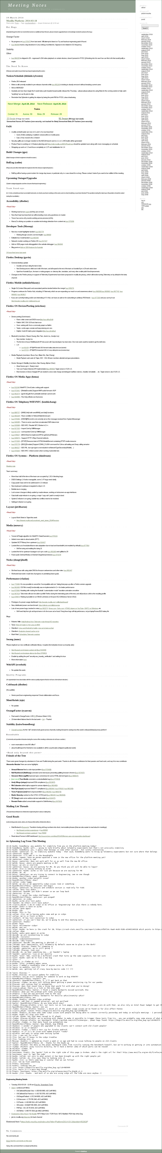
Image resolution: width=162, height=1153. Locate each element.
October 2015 (145, 47)
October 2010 (145, 151)
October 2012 (145, 109)
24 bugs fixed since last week (16, 252)
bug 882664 (50, 789)
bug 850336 (34, 238)
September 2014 (147, 69)
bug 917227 (43, 241)
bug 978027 (15, 435)
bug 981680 (52, 552)
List (43, 719)
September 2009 (147, 167)
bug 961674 (15, 394)
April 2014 (144, 78)
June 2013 (144, 95)
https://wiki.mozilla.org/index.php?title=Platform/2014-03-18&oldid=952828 (54, 1122)
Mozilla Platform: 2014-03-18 (21, 20)
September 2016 (147, 34)
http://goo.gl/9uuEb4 (46, 320)
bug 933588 (15, 425)
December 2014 (146, 64)
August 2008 (145, 189)
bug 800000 (44, 830)
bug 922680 (15, 397)
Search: (144, 23)
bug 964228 (15, 416)
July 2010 (144, 156)
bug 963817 (21, 295)
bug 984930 (47, 235)
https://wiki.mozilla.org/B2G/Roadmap (60, 144)
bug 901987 (50, 782)
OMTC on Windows (91, 608)
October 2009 (145, 165)
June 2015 (144, 54)
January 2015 (145, 62)
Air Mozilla (32, 1114)
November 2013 (146, 87)
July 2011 (144, 135)
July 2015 (144, 52)
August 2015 (145, 50)
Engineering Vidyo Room (19, 1114)
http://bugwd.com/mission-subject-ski (23, 650)
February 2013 (146, 102)
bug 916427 (41, 542)
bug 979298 (70, 221)
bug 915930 (41, 650)
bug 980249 (51, 795)
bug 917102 (15, 428)
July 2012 (144, 114)
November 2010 (146, 149)
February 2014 (146, 81)
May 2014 (144, 76)
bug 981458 (25, 347)
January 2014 (145, 83)
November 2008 (146, 184)
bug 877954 (85, 546)
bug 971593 (15, 441)
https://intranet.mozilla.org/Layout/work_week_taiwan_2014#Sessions (37, 520)
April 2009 (144, 175)
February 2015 (146, 60)
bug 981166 (56, 85)
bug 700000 (42, 833)
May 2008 (144, 195)
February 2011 (146, 144)
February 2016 (146, 40)
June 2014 (144, 74)
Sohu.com (60, 608)
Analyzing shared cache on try (29, 631)
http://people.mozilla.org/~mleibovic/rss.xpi (25, 301)
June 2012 (144, 116)
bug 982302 (47, 792)
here (25, 660)
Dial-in (13, 1088)
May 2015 (144, 55)
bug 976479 (26, 42)
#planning (27, 1117)
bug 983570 (56, 792)
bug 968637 (73, 776)
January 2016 (145, 41)
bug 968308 (97, 291)
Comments (146, 204)
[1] (34, 716)
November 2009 (146, 163)
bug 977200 (96, 298)
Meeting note (10, 466)
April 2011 (144, 141)
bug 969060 (106, 291)
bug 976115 (53, 536)
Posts (17, 23)
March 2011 (145, 142)
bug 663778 (39, 232)
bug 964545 (58, 244)
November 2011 (146, 128)
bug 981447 (68, 570)
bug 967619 (15, 594)
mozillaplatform (30, 23)
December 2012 (146, 106)
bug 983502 (50, 369)
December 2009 (146, 162)
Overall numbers (17, 730)
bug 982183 (68, 789)
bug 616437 (50, 798)
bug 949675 (15, 438)
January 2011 (145, 146)
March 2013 (145, 101)
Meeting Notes (27, 5)
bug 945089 (15, 422)
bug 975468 (46, 769)
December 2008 (146, 182)
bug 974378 (57, 555)
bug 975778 (15, 444)
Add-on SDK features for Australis (31, 247)
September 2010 (147, 153)
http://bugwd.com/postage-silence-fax (24, 653)
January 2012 (145, 125)
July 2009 (144, 170)
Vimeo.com (52, 608)
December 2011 (146, 127)
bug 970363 (55, 779)
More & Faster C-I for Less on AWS (28, 625)
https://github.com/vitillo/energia (49, 605)
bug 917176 (15, 432)
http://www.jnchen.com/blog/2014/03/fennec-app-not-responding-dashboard (64, 836)
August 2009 (145, 168)
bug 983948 (15, 45)
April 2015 (144, 57)
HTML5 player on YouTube (74, 608)
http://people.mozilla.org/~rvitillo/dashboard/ (53, 602)
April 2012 (144, 120)
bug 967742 (115, 291)
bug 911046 (15, 387)
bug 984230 (15, 58)
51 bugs (63, 118)
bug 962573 (43, 608)
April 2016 (144, 36)
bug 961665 (15, 587)
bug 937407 (79, 773)
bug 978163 (59, 789)
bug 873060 (15, 590)
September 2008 (147, 188)
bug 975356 (15, 419)
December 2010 (146, 148)
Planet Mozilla (146, 13)
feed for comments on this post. (19, 1141)
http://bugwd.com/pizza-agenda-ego (27, 830)
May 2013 (144, 97)
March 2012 (145, 121)
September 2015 (147, 48)
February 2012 (146, 123)
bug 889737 (15, 413)
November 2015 (146, 45)
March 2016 (145, 38)
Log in (143, 201)
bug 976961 (42, 653)
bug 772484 (15, 584)
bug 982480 (52, 785)
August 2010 (145, 154)
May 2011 (144, 139)
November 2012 (146, 108)
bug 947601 (57, 801)
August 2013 (145, 92)
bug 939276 (70, 288)
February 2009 (146, 179)
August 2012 (145, 113)
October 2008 (145, 186)
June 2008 (144, 193)
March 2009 (145, 177)
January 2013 (145, 104)
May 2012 (144, 118)
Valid (145, 206)
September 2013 (147, 90)
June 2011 (144, 137)
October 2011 (145, 130)
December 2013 (146, 85)
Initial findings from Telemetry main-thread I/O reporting (39, 622)
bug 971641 (15, 391)
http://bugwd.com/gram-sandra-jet (26, 833)
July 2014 (144, 73)
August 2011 (145, 134)
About (143, 7)
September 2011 (147, 132)
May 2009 (144, 174)
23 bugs (11, 118)
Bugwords (25, 827)
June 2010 (144, 158)
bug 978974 (15, 597)
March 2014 (145, 80)
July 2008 (144, 191)
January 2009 (145, 181)
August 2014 (145, 71)
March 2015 (145, 59)
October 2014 (145, 68)
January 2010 (145, 160)
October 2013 (145, 88)
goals (27, 212)
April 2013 (144, 99)
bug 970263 (15, 451)
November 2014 (146, 66)
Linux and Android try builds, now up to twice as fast (36, 628)
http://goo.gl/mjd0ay (49, 331)
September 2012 (147, 111)
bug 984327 (15, 448)
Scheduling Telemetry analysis (29, 634)
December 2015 (146, 43)
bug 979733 (25, 350)
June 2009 (144, 172)
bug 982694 (60, 795)
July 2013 (144, 94)
